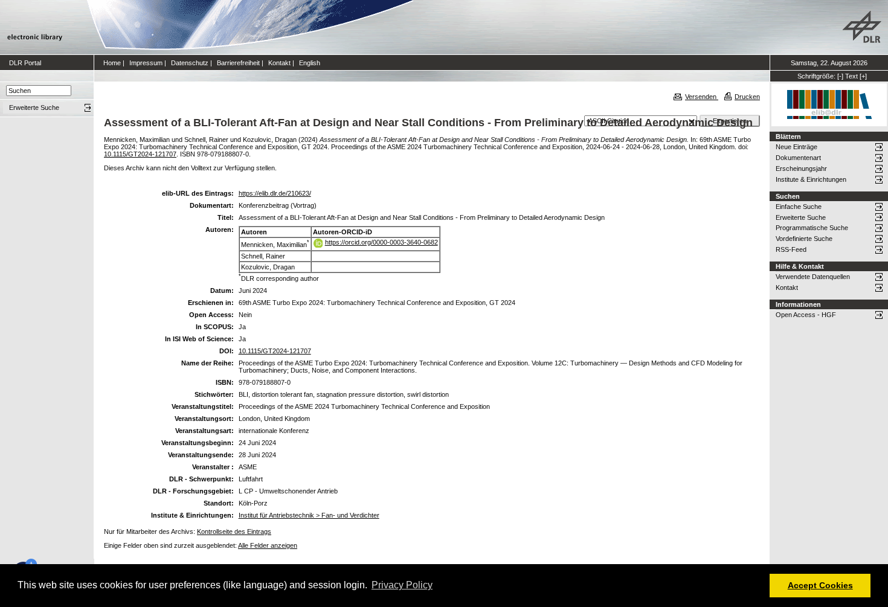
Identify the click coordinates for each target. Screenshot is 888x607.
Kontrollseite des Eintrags (234, 531)
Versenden (701, 96)
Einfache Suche (799, 206)
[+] (863, 76)
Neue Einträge (796, 146)
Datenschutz (189, 62)
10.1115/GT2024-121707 (140, 154)
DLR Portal (25, 62)
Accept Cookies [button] (820, 585)
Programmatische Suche (812, 227)
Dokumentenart (798, 157)
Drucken (747, 96)
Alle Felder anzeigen (267, 545)
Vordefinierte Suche (804, 238)
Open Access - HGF (806, 314)
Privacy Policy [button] (402, 585)
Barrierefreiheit (238, 62)
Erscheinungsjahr (801, 168)
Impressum (145, 62)
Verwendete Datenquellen (813, 276)
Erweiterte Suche (801, 217)
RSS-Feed (791, 249)
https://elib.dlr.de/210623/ (275, 193)
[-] (840, 76)
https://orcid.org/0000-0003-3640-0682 (381, 242)
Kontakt (279, 62)
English (309, 62)
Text (851, 76)
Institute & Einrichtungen (811, 179)
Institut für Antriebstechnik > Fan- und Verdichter (309, 515)
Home (112, 62)
